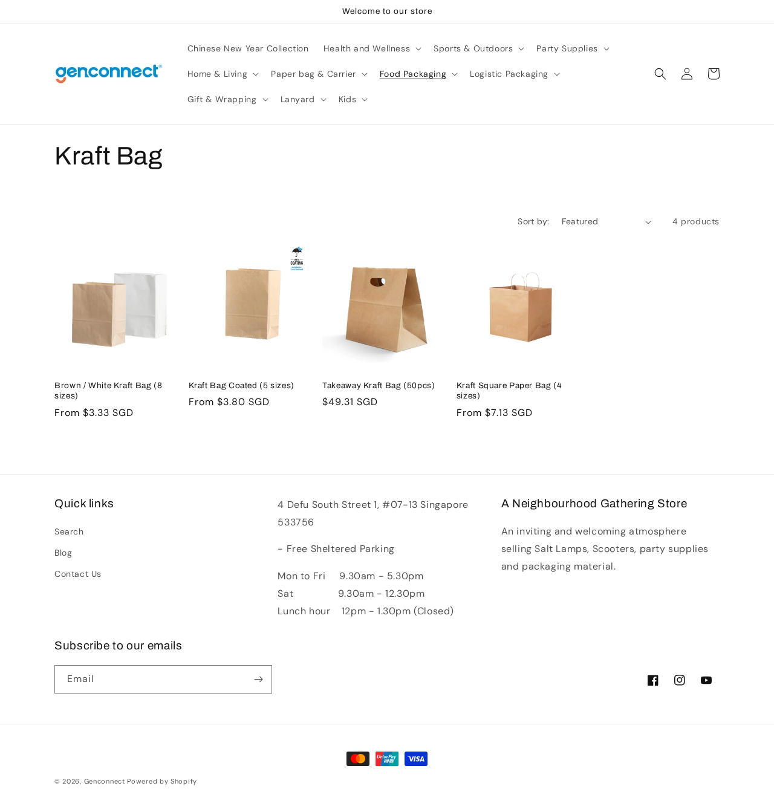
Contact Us (78, 573)
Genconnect (104, 781)
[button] (371, 48)
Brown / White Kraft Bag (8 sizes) (108, 391)
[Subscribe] (258, 679)
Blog (63, 552)
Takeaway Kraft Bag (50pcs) (378, 385)
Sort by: (533, 221)
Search (69, 531)
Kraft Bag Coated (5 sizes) (241, 385)
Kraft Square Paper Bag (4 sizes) (509, 391)
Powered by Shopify (162, 781)
